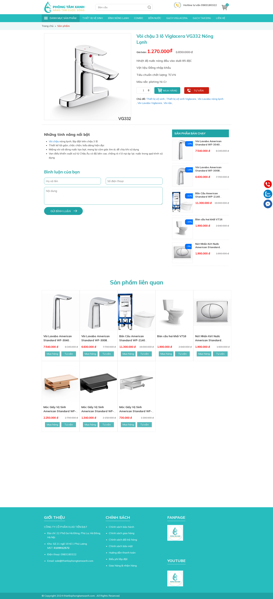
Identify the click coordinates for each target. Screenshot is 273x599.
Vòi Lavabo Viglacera (150, 103)
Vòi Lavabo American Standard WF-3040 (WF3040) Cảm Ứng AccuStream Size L (208, 146)
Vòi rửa (168, 103)
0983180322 (68, 554)
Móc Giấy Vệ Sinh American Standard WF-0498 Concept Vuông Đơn (136, 411)
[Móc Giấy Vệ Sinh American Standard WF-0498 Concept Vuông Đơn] (136, 383)
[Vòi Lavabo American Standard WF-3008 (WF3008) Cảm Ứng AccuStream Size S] (98, 312)
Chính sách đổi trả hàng (123, 539)
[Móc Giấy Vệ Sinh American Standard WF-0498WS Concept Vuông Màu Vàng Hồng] (60, 383)
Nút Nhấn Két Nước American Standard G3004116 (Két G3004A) (210, 247)
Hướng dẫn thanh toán (122, 552)
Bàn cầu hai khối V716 (208, 219)
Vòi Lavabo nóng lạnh (210, 98)
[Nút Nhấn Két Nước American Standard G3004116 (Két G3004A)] (212, 312)
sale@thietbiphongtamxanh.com (74, 560)
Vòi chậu (54, 141)
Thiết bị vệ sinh (155, 98)
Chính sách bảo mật (121, 546)
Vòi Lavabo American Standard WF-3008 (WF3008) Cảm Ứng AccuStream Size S (208, 172)
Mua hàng (170, 90)
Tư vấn (198, 90)
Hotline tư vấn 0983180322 (200, 5)
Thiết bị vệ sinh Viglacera (181, 98)
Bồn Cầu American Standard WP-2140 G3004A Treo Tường (208, 197)
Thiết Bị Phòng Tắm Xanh (66, 7)
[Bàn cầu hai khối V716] (174, 312)
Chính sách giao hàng (121, 533)
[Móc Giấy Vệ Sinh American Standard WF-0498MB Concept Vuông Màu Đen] (98, 383)
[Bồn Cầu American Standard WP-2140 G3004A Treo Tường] (136, 312)
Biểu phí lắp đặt (118, 559)
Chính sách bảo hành (121, 526)
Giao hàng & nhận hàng (123, 565)
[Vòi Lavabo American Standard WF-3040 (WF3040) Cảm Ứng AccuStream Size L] (60, 312)
